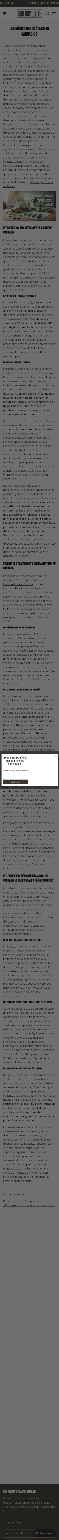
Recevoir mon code (15, 782)
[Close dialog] (55, 756)
